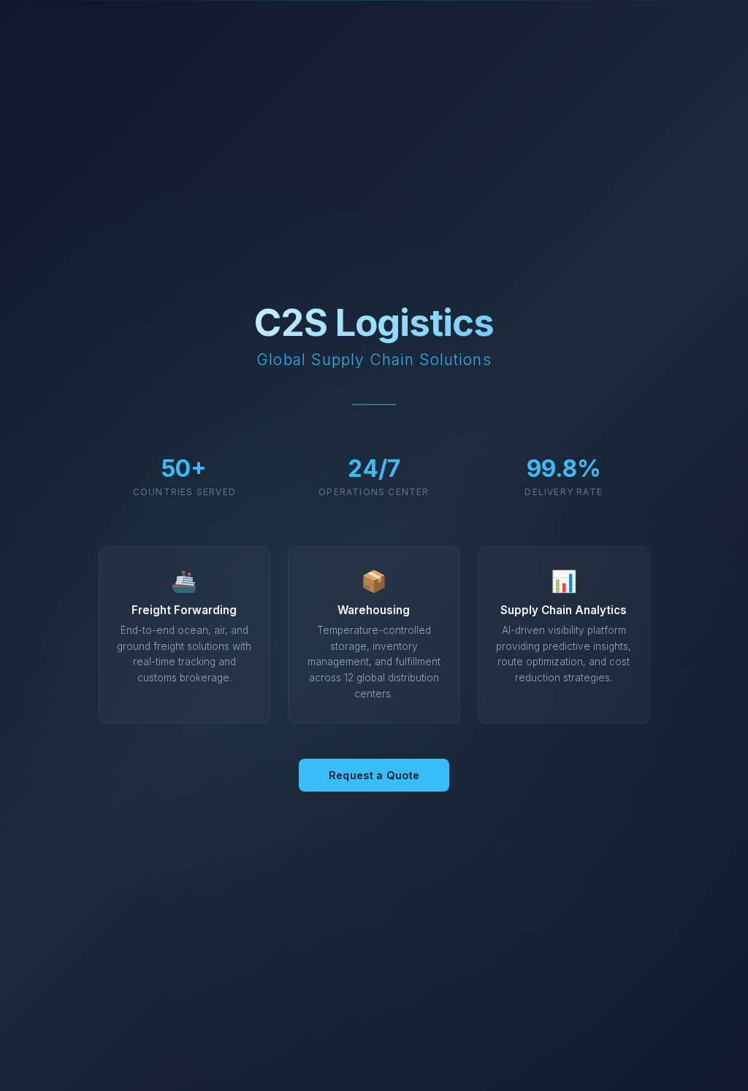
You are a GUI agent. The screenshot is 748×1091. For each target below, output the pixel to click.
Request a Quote (374, 775)
